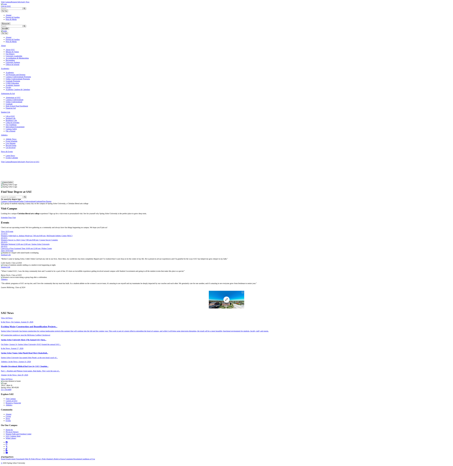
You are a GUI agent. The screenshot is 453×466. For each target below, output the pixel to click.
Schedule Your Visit (8, 218)
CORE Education (12, 83)
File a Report (10, 131)
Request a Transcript (13, 403)
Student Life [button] (5, 112)
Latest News (10, 156)
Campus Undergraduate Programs (18, 77)
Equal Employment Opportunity (13, 459)
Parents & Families (13, 17)
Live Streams (10, 143)
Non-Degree (46, 201)
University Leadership (14, 56)
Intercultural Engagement (15, 127)
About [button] (3, 46)
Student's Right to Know (56, 459)
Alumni (8, 15)
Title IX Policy (30, 459)
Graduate (9, 104)
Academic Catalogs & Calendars (18, 90)
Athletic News (11, 139)
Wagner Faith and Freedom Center (18, 434)
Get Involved (10, 148)
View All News (7, 318)
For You (4, 11)
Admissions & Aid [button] (8, 94)
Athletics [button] (4, 135)
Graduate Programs (13, 81)
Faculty (8, 87)
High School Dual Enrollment (17, 106)
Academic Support (13, 85)
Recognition (10, 60)
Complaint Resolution (73, 459)
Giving (8, 416)
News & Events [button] (7, 152)
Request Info (16, 2)
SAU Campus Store (13, 436)
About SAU (10, 50)
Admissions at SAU (13, 98)
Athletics (4, 279)
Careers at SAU (11, 401)
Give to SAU (6, 6)
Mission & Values (12, 52)
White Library (11, 438)
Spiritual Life (10, 118)
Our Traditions (11, 125)
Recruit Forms (11, 145)
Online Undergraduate (14, 102)
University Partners (13, 62)
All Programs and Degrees (15, 75)
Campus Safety (11, 129)
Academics (10, 73)
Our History (10, 54)
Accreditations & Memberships (17, 58)
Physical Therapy (12, 432)
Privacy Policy (41, 459)
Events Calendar (12, 158)
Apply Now (25, 2)
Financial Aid (11, 108)
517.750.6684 (6, 390)
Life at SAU (10, 116)
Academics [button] (5, 68)
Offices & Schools (12, 64)
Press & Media (11, 19)
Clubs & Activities (12, 123)
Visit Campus (6, 2)
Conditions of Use (88, 459)
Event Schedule (11, 141)
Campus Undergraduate (14, 100)
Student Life (5, 267)
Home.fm (9, 430)
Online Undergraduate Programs (18, 79)
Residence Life (11, 120)
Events (8, 421)
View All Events (7, 231)
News (8, 419)
